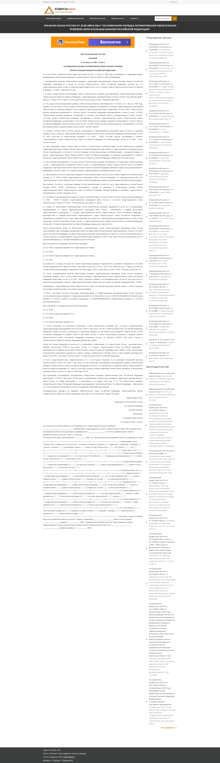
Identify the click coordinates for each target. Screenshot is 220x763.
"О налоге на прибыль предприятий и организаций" (162, 344)
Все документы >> (169, 728)
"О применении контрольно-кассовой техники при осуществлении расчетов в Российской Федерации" (161, 51)
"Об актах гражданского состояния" (161, 128)
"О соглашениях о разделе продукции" (161, 204)
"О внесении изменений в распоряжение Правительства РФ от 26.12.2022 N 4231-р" (162, 522)
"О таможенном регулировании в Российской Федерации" (161, 142)
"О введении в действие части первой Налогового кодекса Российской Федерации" (162, 328)
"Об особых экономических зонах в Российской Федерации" (161, 260)
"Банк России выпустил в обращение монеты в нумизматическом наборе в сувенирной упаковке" (162, 378)
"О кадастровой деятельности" (161, 191)
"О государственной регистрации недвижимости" (161, 115)
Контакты (173, 2)
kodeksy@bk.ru (69, 757)
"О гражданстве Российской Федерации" (160, 275)
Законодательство (97, 18)
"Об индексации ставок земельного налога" (161, 357)
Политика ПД (67, 760)
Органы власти (117, 18)
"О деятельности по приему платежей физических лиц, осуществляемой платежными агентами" (161, 69)
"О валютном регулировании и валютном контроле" (161, 158)
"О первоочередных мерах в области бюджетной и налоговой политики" (161, 310)
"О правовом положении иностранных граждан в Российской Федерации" (161, 175)
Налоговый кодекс (53, 18)
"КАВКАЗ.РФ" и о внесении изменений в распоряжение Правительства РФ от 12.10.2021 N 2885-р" (162, 549)
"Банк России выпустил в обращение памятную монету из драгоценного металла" (162, 394)
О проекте (134, 18)
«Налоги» (82, 753)
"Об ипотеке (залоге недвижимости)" (161, 217)
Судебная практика (75, 18)
